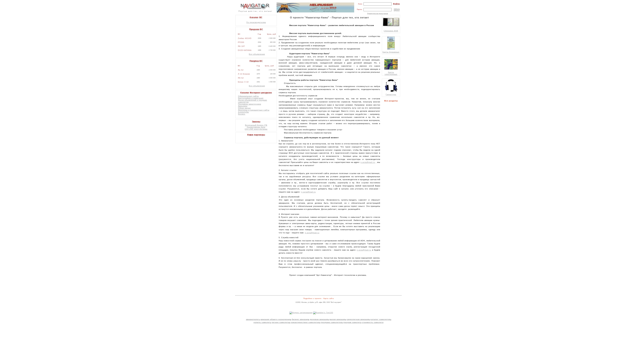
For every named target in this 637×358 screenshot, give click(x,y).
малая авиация (337, 319)
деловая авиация (319, 319)
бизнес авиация (300, 319)
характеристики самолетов (305, 322)
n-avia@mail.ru (367, 162)
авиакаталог (252, 319)
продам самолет (352, 322)
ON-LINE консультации (256, 129)
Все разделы (391, 101)
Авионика (242, 106)
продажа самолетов (331, 322)
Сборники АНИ (391, 31)
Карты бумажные (391, 52)
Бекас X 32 (243, 82)
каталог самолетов (380, 319)
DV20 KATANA (244, 50)
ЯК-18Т (241, 46)
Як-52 (241, 70)
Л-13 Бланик (244, 74)
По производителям (256, 22)
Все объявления (257, 54)
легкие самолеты (281, 322)
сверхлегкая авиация (358, 319)
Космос (241, 114)
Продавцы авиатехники (249, 104)
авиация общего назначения (275, 319)
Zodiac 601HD (244, 38)
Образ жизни (244, 108)
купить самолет (262, 322)
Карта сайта (328, 298)
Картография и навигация (250, 98)
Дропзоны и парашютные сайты (253, 110)
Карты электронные (391, 73)
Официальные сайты (248, 96)
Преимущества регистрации (377, 13)
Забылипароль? (397, 9)
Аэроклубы (243, 112)
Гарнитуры (391, 94)
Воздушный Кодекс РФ (256, 125)
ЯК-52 (241, 78)
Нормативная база (256, 127)
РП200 (241, 42)
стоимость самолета (373, 322)
